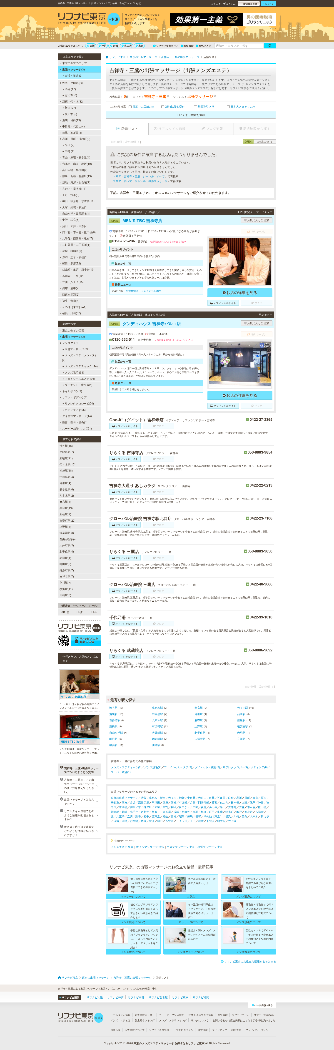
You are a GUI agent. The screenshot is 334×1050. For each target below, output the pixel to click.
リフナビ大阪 (95, 997)
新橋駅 (113, 726)
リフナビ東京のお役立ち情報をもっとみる (250, 961)
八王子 (120, 816)
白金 (231, 797)
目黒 (211, 797)
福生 (165, 816)
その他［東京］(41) (74, 307)
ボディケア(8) (259, 767)
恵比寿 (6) (71, 95)
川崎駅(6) (65, 595)
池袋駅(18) (66, 470)
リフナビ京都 (136, 997)
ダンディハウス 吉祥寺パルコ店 (146, 324)
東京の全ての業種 (73, 330)
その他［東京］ (213, 816)
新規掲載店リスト (145, 1015)
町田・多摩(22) (71, 263)
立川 (130, 816)
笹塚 (198, 816)
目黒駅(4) (65, 483)
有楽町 (183, 802)
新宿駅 (198, 707)
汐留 (116, 821)
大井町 (232, 807)
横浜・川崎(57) (71, 313)
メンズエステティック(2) (126, 767)
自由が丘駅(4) (68, 539)
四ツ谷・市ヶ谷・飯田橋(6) (79, 232)
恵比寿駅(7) (67, 452)
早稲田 (156, 802)
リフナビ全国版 (70, 997)
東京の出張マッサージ (124, 797)
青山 (255, 797)
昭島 (181, 816)
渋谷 (143, 797)
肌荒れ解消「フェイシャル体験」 (144, 290)
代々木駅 (242, 707)
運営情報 (203, 1030)
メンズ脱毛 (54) (74, 372)
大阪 (92, 45)
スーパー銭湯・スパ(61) (77, 428)
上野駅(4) (65, 526)
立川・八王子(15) (73, 282)
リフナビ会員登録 (159, 1030)
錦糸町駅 (157, 739)
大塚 (157, 807)
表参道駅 (114, 720)
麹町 (124, 812)
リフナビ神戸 (115, 997)
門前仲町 (203, 802)
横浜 (228, 816)
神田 (261, 802)
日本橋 (235, 802)
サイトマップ (219, 1030)
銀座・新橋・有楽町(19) (77, 176)
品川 (239, 797)
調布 (138, 816)
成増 (201, 821)
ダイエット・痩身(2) (207, 767)
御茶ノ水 (135, 807)
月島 (192, 802)
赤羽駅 (241, 732)
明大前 (221, 821)
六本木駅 (157, 720)
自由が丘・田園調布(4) (76, 213)
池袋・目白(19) (71, 120)
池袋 (181, 797)
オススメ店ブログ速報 (200, 1015)
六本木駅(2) (67, 495)
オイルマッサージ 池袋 (150, 847)
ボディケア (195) (75, 410)
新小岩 (248, 812)
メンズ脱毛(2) (152, 767)
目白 (244, 816)
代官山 (202, 797)
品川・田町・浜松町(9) (76, 139)
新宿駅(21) (66, 458)
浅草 (252, 802)
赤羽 (195, 812)
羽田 (160, 821)
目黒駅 (198, 714)
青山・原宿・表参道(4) (76, 157)
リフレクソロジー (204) (79, 403)
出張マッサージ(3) (73, 69)
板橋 (203, 812)
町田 (211, 812)
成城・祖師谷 (182, 812)
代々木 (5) (71, 114)
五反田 (221, 797)
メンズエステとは (120, 1020)
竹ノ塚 (232, 821)
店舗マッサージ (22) (77, 349)
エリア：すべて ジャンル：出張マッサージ (140, 181)
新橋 (173, 802)
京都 (115, 45)
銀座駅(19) (66, 508)
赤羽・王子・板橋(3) (74, 257)
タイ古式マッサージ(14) (77, 416)
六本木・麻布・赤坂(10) (77, 164)
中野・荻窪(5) (70, 219)
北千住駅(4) (67, 551)
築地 (124, 821)
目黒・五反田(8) (72, 132)
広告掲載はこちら (240, 1020)
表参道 (115, 802)
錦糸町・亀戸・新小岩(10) (78, 269)
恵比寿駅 (157, 707)
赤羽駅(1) (65, 558)
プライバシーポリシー (258, 1030)
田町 (247, 797)
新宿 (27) (70, 107)
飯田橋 (262, 807)
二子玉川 (181, 821)
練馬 (190, 816)
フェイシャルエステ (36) (80, 378)
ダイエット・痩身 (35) (78, 385)
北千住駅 (199, 732)
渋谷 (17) (70, 89)
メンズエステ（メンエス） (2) (79, 357)
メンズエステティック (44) (81, 366)
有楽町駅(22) (67, 520)
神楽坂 (115, 812)
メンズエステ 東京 (122, 847)
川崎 (236, 816)
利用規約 (236, 1030)
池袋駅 (113, 714)
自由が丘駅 (116, 732)
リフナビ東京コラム (167, 46)
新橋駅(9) (65, 514)
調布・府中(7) (70, 288)
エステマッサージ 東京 (181, 847)
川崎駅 (156, 745)
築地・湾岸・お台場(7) (76, 182)
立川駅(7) (65, 582)
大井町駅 (157, 732)
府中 (146, 816)
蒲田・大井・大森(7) (74, 226)
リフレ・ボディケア (74, 397)
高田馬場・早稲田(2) (74, 170)
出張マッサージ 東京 (210, 847)
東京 (140, 45)
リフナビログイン (183, 1030)
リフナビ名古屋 (158, 997)
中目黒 (191, 797)
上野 (244, 802)
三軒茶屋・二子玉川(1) (76, 244)
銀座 (165, 802)
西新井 (145, 812)
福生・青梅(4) (70, 300)
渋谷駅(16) (66, 445)
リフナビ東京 (180, 997)
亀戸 (239, 812)
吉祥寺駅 (199, 739)
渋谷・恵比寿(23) (73, 83)
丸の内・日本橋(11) (74, 188)
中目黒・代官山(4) (73, 126)
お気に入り (205, 46)
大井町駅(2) (67, 545)
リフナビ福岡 (201, 997)
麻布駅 (198, 720)
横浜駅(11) (66, 589)
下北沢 (210, 821)
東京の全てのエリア (74, 63)
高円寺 (213, 807)
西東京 (156, 816)
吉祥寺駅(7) (67, 576)
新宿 (162, 797)
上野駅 (198, 726)
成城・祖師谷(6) (72, 251)
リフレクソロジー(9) (235, 767)
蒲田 (222, 807)
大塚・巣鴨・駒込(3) (74, 207)
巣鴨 (165, 807)
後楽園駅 (242, 726)
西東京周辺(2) (70, 294)
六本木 (254, 816)
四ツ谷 (169, 821)
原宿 (263, 797)
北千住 (134, 812)
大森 (241, 807)
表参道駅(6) (67, 489)
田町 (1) (69, 151)
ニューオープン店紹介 (171, 1015)
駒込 (173, 807)
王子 (192, 821)
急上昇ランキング (145, 1020)
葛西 (214, 802)
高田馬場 (143, 802)
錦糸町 (229, 812)
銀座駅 (241, 720)
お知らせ (115, 1030)
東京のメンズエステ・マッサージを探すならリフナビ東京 (169, 1043)
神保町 (148, 807)
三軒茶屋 (165, 812)
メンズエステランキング (173, 1020)
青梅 (173, 816)
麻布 (124, 802)
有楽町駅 (157, 726)
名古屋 (128, 45)
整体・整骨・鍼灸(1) (74, 422)
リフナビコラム (240, 1015)
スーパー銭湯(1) (121, 772)
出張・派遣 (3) (73, 75)
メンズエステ (70, 343)
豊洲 (152, 821)
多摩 (220, 812)
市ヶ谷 (251, 807)
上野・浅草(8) (70, 195)
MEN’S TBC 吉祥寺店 (136, 221)
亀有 (154, 812)
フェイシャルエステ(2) (178, 767)
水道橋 (123, 807)
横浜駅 (113, 745)
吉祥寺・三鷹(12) (73, 276)
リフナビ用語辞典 (264, 1015)
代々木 (172, 797)
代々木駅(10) (67, 464)
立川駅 (241, 739)
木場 (143, 821)
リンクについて (199, 1020)
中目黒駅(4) (67, 477)
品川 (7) (69, 145)
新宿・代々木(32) (73, 101)
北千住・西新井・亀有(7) (77, 238)
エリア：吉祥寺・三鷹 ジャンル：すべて (139, 176)
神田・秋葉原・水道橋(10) (78, 201)
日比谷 (265, 816)
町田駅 (113, 739)
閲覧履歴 (189, 46)
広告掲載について (135, 1030)
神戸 (103, 45)
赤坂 (132, 802)
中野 (195, 807)
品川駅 (241, 714)
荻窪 (203, 807)
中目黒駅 (157, 714)
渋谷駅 (113, 707)
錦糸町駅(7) (67, 570)
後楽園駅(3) (67, 533)
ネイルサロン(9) (72, 391)
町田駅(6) (65, 564)
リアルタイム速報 (120, 1015)
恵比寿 (153, 797)
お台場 (134, 821)
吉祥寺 (259, 812)
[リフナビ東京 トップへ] (89, 19)
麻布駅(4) (65, 501)
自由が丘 (184, 807)
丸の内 (224, 802)
